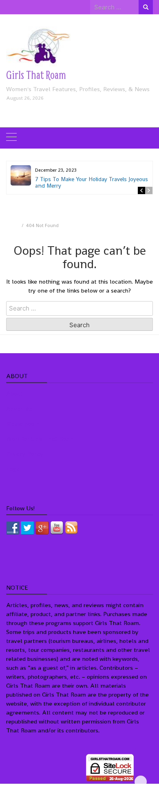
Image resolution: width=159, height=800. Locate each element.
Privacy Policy (25, 453)
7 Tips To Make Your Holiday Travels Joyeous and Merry (91, 182)
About (14, 393)
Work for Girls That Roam (40, 438)
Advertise (19, 408)
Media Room (23, 423)
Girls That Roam (36, 75)
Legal (14, 468)
